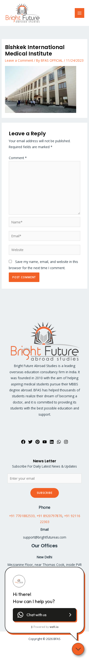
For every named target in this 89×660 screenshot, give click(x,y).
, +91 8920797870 (48, 516)
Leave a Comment (19, 60)
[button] (44, 614)
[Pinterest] (37, 442)
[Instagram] (66, 442)
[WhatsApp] (59, 442)
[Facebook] (23, 442)
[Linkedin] (52, 442)
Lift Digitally (53, 648)
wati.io (54, 627)
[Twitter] (30, 442)
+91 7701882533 (22, 516)
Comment (18, 158)
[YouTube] (44, 442)
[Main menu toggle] (79, 13)
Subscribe (44, 492)
